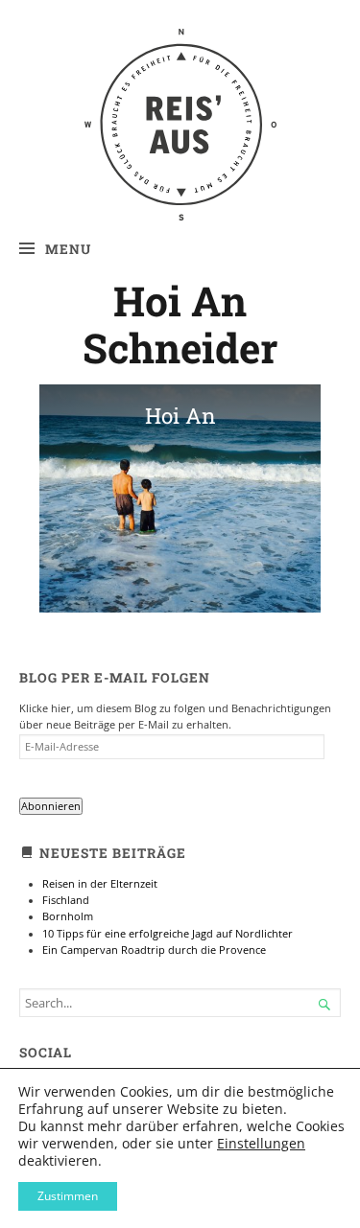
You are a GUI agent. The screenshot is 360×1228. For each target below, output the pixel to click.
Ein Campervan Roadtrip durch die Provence (154, 950)
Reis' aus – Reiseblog (180, 68)
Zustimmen (67, 1196)
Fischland (65, 900)
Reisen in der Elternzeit (99, 884)
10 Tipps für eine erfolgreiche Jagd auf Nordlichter (167, 933)
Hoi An (180, 415)
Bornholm (67, 916)
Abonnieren (51, 806)
